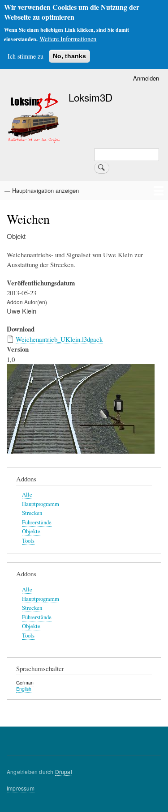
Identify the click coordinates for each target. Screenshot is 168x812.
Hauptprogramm (40, 504)
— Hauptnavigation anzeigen (41, 190)
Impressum (20, 788)
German (25, 682)
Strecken (32, 513)
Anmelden (146, 78)
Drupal (63, 771)
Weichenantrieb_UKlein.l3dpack (59, 339)
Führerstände (37, 522)
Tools (28, 540)
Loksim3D (90, 97)
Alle (27, 494)
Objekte (31, 531)
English (23, 688)
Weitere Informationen (67, 38)
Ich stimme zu (25, 56)
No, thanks (69, 56)
